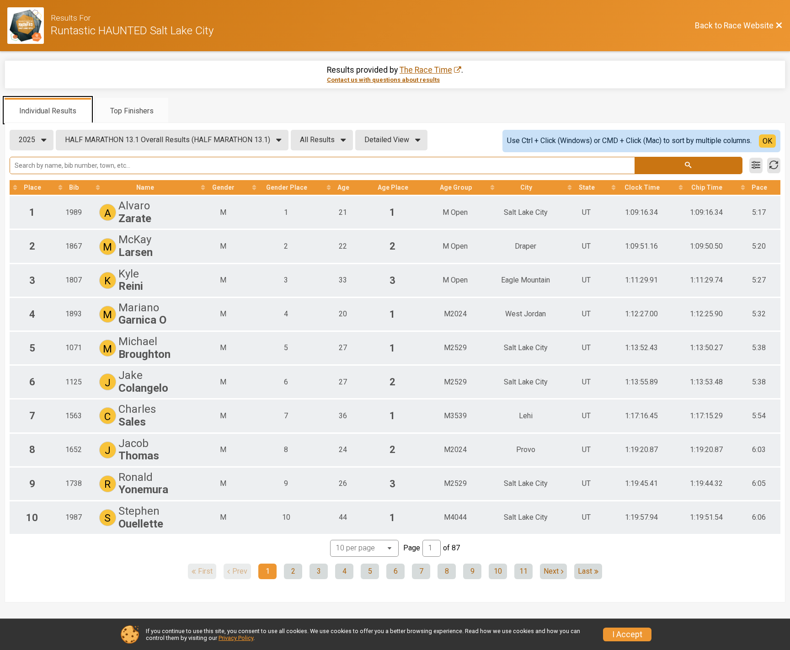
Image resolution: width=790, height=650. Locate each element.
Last (585, 571)
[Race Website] (29, 25)
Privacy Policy (236, 637)
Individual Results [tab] (47, 111)
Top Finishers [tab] (132, 111)
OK (767, 141)
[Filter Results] (756, 165)
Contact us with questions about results (383, 79)
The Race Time (426, 70)
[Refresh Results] (773, 165)
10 (498, 571)
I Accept (627, 634)
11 (523, 571)
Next (551, 571)
